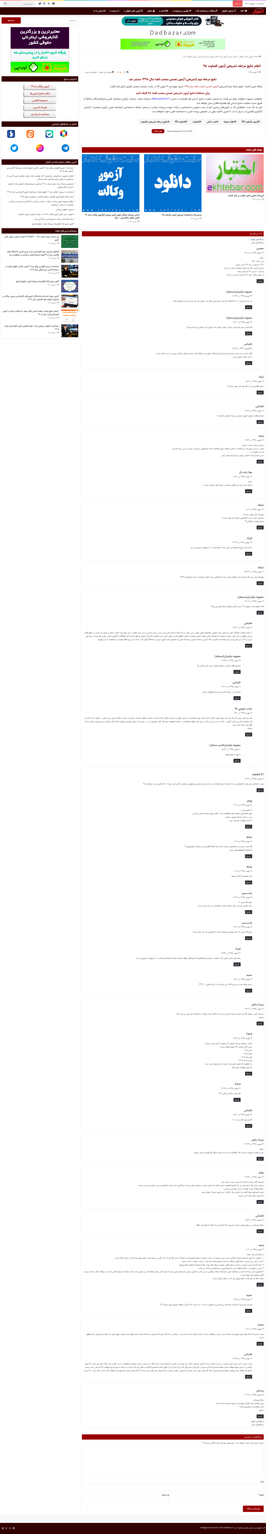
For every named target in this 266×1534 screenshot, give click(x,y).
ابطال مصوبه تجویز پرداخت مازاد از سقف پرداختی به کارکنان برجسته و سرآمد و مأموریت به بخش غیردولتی (41, 203)
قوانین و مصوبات (181, 11)
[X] (48, 3)
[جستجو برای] (5, 4)
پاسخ (260, 281)
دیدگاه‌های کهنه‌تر (257, 239)
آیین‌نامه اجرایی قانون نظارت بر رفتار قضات (246, 195)
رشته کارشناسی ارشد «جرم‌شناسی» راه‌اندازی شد (53, 219)
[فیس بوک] (53, 3)
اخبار (163, 11)
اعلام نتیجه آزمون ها (228, 56)
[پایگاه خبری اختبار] (258, 11)
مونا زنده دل (245, 472)
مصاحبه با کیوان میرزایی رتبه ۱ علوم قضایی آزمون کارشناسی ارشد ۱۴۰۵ (31, 327)
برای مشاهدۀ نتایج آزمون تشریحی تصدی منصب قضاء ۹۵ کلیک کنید (173, 93)
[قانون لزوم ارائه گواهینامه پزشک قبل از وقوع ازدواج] (69, 286)
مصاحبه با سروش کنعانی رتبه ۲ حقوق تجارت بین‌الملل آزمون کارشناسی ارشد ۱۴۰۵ (40, 192)
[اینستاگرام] (44, 3)
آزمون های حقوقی (133, 11)
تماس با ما (98, 11)
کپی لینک (158, 131)
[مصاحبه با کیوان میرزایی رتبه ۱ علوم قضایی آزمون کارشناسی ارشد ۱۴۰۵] (69, 330)
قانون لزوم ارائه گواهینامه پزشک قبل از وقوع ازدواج (52, 224)
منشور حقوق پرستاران (64, 209)
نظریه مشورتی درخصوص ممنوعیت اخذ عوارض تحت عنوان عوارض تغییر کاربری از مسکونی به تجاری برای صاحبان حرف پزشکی (40, 177)
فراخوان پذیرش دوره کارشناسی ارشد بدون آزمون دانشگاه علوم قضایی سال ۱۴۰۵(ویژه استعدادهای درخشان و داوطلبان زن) (33, 253)
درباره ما (113, 11)
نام (262, 1481)
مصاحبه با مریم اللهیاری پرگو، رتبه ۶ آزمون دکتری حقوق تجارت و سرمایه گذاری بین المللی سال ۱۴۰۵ (39, 169)
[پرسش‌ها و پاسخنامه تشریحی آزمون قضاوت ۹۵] (173, 183)
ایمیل (261, 1494)
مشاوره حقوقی (228, 11)
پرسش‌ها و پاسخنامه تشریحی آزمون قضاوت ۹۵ (182, 215)
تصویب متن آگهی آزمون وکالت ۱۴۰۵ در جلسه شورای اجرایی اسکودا (45, 214)
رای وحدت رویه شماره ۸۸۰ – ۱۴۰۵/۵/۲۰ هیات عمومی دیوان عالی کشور (31, 238)
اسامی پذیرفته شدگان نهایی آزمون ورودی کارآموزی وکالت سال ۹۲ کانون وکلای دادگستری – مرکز (112, 216)
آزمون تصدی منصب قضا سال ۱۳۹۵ (201, 86)
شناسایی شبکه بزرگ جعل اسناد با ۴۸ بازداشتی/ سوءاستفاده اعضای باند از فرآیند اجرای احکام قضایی (40, 185)
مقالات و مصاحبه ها (206, 11)
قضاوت (196, 122)
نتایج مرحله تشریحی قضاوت (154, 122)
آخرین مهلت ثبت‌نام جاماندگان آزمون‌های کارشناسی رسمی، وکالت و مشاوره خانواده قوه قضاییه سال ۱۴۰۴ (31, 297)
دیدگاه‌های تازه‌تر (257, 242)
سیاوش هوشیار (248, 1527)
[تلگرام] (39, 3)
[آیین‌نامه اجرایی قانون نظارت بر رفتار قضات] (235, 173)
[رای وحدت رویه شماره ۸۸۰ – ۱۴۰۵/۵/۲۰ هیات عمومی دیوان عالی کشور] (69, 241)
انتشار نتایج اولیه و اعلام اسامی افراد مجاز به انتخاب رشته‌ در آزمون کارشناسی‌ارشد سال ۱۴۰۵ (31, 312)
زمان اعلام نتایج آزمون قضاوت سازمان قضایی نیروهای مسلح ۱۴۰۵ (46, 196)
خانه (242, 11)
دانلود (150, 11)
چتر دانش (211, 122)
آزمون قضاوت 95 (250, 122)
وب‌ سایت (165, 1494)
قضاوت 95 (180, 122)
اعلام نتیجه (229, 122)
